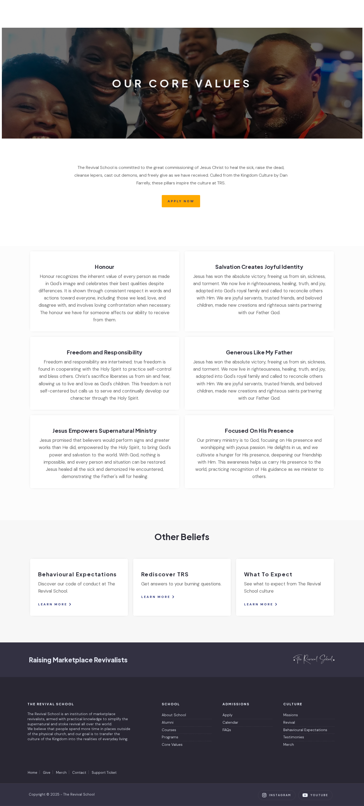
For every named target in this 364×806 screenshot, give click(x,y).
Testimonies (293, 737)
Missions (290, 715)
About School (174, 715)
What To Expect (268, 574)
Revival (289, 722)
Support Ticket (104, 772)
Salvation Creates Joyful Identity (259, 266)
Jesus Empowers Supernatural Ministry (104, 430)
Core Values (172, 744)
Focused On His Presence (259, 430)
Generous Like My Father (259, 352)
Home (32, 772)
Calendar (230, 722)
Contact (79, 772)
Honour (104, 266)
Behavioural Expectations (77, 574)
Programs (170, 737)
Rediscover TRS (165, 574)
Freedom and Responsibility (104, 352)
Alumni (167, 722)
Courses (169, 730)
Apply (227, 715)
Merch (288, 744)
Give (46, 772)
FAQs (227, 730)
